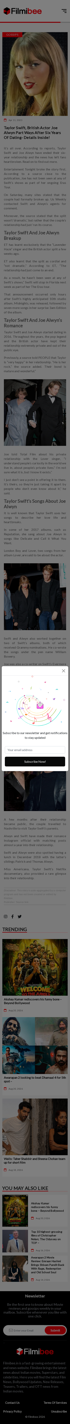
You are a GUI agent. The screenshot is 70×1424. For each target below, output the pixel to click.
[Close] (63, 671)
